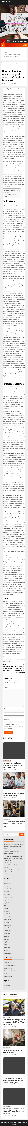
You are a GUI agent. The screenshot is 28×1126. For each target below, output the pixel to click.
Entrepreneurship (8, 968)
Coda (6, 196)
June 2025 (6, 905)
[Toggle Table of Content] (17, 190)
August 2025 (7, 900)
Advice (7, 659)
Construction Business (10, 965)
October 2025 (7, 894)
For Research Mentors (10, 194)
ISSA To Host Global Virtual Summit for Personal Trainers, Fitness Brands (14, 824)
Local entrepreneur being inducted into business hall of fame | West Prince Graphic (14, 846)
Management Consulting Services (12, 971)
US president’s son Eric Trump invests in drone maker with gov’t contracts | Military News (14, 858)
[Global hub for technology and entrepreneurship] (14, 1037)
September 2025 (8, 897)
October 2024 (7, 928)
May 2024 (6, 942)
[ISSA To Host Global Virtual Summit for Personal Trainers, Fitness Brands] (14, 808)
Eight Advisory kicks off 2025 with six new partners (8, 667)
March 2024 (7, 947)
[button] (6, 45)
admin (5, 83)
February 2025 (7, 917)
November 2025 (8, 891)
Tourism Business (8, 976)
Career (11, 659)
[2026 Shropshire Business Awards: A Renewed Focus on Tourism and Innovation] (14, 1096)
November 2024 (8, 925)
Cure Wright (7, 985)
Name (6, 708)
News (5, 973)
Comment (7, 687)
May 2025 (6, 908)
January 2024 (7, 953)
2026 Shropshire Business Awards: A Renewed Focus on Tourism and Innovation (13, 865)
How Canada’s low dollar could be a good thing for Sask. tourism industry (19, 668)
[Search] (23, 45)
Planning (23, 659)
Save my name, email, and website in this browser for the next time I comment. (13, 726)
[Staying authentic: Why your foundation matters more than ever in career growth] (14, 750)
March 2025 (7, 914)
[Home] (3, 45)
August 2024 (7, 933)
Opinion (18, 659)
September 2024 (8, 930)
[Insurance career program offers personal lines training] (14, 780)
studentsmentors (6, 661)
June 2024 (6, 939)
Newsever (21, 1122)
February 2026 (7, 883)
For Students (8, 192)
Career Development (6, 67)
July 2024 (6, 936)
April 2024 (6, 944)
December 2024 (8, 922)
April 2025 (6, 911)
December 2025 (8, 889)
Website (6, 719)
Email (6, 714)
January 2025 (7, 919)
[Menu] (6, 45)
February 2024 (7, 950)
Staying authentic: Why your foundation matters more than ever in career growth (13, 765)
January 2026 (7, 886)
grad (15, 659)
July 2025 (6, 903)
